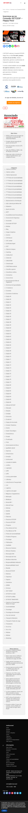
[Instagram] (15, 46)
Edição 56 (8, 316)
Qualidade (8, 545)
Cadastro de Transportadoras (12, 739)
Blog (7, 229)
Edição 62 (8, 333)
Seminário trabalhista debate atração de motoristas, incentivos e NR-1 (13, 651)
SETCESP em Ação (10, 25)
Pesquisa (8, 525)
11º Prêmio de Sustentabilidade (14, 180)
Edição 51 (8, 302)
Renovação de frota (11, 556)
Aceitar (4, 810)
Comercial (8, 258)
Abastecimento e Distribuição (13, 200)
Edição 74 (8, 368)
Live (7, 485)
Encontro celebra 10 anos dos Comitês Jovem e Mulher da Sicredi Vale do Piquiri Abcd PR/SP (14, 706)
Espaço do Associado (11, 422)
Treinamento (9, 624)
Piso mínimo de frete (11, 528)
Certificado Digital (10, 243)
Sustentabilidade (10, 606)
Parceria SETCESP (10, 522)
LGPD (7, 471)
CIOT (7, 246)
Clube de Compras (10, 249)
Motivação (8, 496)
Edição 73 (8, 365)
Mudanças (8, 499)
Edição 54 (8, 310)
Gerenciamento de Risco (12, 445)
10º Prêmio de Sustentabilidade (14, 177)
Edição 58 (8, 322)
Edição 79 (8, 382)
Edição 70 (8, 356)
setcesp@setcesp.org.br (11, 784)
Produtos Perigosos (11, 536)
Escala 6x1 (9, 419)
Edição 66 (8, 345)
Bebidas (8, 226)
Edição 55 (8, 313)
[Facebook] (4, 46)
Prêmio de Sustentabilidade (13, 533)
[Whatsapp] (12, 46)
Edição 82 (8, 391)
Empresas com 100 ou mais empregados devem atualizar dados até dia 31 (13, 674)
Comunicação (9, 263)
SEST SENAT (9, 591)
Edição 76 (8, 373)
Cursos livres (9, 278)
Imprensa (8, 451)
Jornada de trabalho (11, 462)
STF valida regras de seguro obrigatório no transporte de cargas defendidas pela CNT (13, 687)
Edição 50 (8, 299)
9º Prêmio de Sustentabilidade (14, 198)
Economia (8, 290)
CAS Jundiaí (9, 240)
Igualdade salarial (10, 448)
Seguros (8, 579)
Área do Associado (10, 762)
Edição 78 (8, 379)
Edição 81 (8, 388)
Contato (8, 761)
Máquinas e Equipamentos (13, 493)
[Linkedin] (10, 46)
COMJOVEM (9, 260)
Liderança (8, 479)
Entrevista (8, 416)
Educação (8, 408)
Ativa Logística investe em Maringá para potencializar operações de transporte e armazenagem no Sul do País (13, 681)
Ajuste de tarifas (10, 209)
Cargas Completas (10, 232)
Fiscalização (9, 439)
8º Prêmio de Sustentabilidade (14, 195)
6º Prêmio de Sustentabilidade (14, 189)
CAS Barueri (9, 238)
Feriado (8, 436)
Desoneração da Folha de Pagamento (12, 281)
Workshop (8, 638)
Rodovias (8, 574)
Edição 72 (8, 362)
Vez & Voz (8, 626)
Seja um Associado (10, 754)
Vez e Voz (8, 629)
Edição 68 (8, 350)
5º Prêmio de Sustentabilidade (14, 186)
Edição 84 (8, 396)
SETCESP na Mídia (10, 596)
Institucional (9, 459)
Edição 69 (8, 353)
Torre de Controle (10, 615)
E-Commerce (9, 288)
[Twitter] (7, 46)
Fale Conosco (9, 741)
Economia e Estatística (12, 293)
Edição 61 (8, 330)
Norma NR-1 (9, 502)
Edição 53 (8, 308)
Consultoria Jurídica (11, 272)
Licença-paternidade (11, 476)
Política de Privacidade (11, 766)
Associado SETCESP (11, 223)
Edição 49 (8, 296)
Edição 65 (8, 342)
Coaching (8, 252)
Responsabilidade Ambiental (13, 562)
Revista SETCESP (10, 571)
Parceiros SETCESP (11, 519)
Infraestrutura (9, 453)
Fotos (7, 752)
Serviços (8, 588)
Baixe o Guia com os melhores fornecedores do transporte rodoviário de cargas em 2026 (14, 657)
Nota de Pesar (9, 505)
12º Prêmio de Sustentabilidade (14, 183)
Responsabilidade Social (12, 565)
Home (4, 9)
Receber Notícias (10, 764)
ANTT (7, 212)
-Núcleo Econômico (11, 169)
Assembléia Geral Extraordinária (14, 215)
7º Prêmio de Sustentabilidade (14, 192)
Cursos (7, 734)
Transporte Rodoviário (11, 618)
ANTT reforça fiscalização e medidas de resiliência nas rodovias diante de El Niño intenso (13, 699)
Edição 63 (8, 336)
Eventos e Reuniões (10, 733)
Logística (8, 488)
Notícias (8, 9)
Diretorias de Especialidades (13, 285)
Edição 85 (8, 399)
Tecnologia (9, 609)
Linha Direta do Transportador (13, 482)
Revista (7, 757)
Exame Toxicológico (11, 431)
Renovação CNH (10, 554)
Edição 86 (8, 402)
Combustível (9, 255)
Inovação (8, 456)
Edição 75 (8, 371)
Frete (7, 442)
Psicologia (8, 539)
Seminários (9, 582)
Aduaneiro (8, 206)
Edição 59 (8, 325)
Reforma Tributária (11, 551)
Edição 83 (8, 393)
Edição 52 (8, 305)
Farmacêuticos (10, 433)
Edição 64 (8, 339)
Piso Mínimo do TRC (11, 531)
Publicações (9, 542)
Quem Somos (9, 747)
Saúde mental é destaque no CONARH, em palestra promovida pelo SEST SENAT (14, 663)
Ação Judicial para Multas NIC (13, 203)
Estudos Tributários (11, 425)
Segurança (9, 576)
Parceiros (8, 750)
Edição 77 (8, 376)
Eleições (8, 411)
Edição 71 (8, 359)
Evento (8, 428)
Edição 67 (8, 348)
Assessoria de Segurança (12, 218)
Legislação (9, 468)
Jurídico (8, 465)
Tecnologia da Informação (12, 612)
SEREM (8, 585)
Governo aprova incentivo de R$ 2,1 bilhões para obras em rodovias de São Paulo (14, 669)
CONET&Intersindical (11, 266)
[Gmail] (18, 46)
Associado (8, 220)
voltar (5, 108)
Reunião (8, 568)
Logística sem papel (11, 491)
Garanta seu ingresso (14, 103)
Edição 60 (8, 328)
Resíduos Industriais (11, 559)
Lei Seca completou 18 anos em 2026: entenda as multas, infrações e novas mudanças (14, 693)
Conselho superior (11, 269)
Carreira (8, 235)
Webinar (8, 632)
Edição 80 (8, 385)
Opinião (8, 511)
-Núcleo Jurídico (10, 172)
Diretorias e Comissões (11, 749)
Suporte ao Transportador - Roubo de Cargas (13, 603)
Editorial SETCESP (10, 405)
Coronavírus (9, 275)
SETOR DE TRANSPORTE (12, 599)
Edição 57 (8, 319)
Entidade (8, 413)
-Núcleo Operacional (11, 175)
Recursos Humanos (11, 548)
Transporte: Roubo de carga (13, 621)
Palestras (8, 516)
